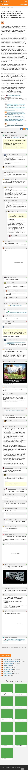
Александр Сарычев (20, 694)
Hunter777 (10, 297)
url (16, 135)
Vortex (7, 277)
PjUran (6, 248)
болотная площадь (18, 98)
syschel (6, 326)
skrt (5, 241)
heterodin (8, 474)
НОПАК (6, 543)
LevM (7, 282)
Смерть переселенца (20, 719)
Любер (6, 415)
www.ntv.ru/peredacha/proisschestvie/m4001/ (16, 312)
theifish (6, 564)
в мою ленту (22, 4)
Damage (6, 534)
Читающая (6, 671)
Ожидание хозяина (8, 663)
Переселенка (4, 745)
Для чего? (4, 758)
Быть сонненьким (5, 732)
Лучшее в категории (14, 681)
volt (5, 611)
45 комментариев (5, 99)
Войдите (3, 647)
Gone (9, 200)
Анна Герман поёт (8, 673)
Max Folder (7, 179)
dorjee (6, 595)
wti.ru (6, 393)
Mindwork (12, 235)
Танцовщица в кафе (8, 669)
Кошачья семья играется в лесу (11, 661)
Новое (12, 7)
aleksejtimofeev (7, 588)
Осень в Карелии (8, 665)
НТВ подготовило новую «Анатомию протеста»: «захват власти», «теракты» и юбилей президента (15, 109)
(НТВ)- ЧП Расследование (15, 305)
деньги (3, 98)
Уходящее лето (7, 659)
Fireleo (6, 361)
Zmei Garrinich (7, 508)
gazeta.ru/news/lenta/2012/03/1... (14, 95)
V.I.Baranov (8, 408)
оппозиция (9, 98)
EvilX (5, 321)
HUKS (7, 172)
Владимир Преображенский (5, 693)
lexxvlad (6, 386)
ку (6, 187)
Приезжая (6, 667)
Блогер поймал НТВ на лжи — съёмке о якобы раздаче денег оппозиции (16, 124)
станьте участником (11, 647)
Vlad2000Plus (8, 97)
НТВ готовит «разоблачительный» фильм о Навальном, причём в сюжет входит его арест (15, 113)
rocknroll (6, 315)
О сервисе (8, 767)
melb (7, 501)
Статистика (12, 767)
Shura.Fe (6, 166)
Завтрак (5, 675)
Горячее (7, 7)
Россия (25, 98)
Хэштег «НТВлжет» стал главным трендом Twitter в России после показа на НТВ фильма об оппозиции (14, 641)
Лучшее (3, 7)
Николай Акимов (5, 706)
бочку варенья (16, 137)
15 (8, 305)
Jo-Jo (9, 309)
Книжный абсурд (19, 745)
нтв (6, 98)
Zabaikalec (8, 154)
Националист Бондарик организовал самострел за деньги (16, 104)
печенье (13, 98)
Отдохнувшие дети (19, 706)
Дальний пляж (19, 732)
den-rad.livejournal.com (9, 468)
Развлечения (5, 4)
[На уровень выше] (3, 155)
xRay (5, 494)
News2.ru (3, 767)
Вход (26, 1)
